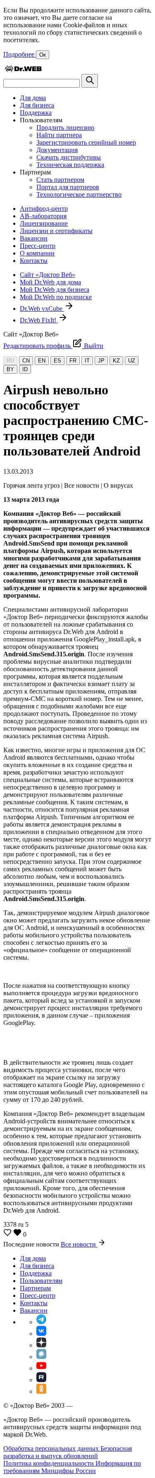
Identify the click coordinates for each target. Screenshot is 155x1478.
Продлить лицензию (65, 127)
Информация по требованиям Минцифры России (72, 1467)
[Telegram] (41, 1321)
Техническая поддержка (70, 164)
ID (25, 369)
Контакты (34, 260)
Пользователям (41, 1280)
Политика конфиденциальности (49, 1463)
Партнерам (35, 1288)
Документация (57, 149)
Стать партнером (60, 179)
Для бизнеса (37, 105)
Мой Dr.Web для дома (50, 282)
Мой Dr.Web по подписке (56, 296)
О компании (37, 253)
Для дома (33, 97)
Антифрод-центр (44, 208)
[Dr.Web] (23, 70)
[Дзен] (41, 1345)
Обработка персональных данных (51, 1448)
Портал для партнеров (67, 187)
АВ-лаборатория (43, 215)
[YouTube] (41, 1368)
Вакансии (34, 238)
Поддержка (36, 112)
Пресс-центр (37, 245)
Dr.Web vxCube (42, 308)
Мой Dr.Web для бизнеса (54, 289)
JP (101, 361)
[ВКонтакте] (41, 1333)
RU (10, 361)
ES (57, 361)
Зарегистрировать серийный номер (86, 142)
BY (10, 369)
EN (41, 361)
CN (26, 361)
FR (72, 361)
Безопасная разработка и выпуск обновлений (67, 1452)
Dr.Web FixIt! (39, 320)
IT (87, 361)
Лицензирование (44, 223)
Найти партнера (59, 134)
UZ (131, 361)
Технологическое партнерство (79, 194)
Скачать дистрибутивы (68, 157)
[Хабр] (41, 1356)
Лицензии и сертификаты (56, 230)
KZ (116, 361)
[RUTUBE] (41, 1379)
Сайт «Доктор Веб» (47, 274)
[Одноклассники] (41, 1391)
